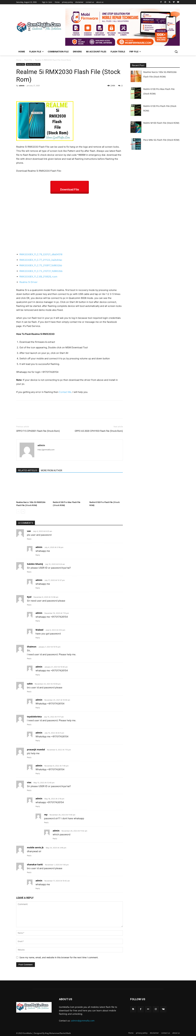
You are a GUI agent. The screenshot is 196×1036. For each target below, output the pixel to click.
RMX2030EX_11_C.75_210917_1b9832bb (40, 265)
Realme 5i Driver (28, 282)
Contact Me (65, 392)
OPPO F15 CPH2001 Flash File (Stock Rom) (38, 431)
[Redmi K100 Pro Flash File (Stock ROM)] (106, 488)
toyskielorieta (34, 716)
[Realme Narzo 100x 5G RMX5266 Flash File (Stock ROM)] (33, 488)
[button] (176, 51)
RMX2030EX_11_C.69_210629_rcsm (38, 276)
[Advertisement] (69, 223)
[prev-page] (18, 511)
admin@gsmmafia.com (82, 1020)
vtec (29, 782)
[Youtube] (178, 2)
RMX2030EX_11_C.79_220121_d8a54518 (40, 254)
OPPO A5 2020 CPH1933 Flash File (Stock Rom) (99, 431)
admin (21, 85)
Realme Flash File (33, 64)
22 (122, 85)
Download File (69, 189)
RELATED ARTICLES (27, 470)
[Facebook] (161, 2)
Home (18, 60)
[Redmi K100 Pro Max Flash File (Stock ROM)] (69, 488)
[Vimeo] (173, 2)
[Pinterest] (33, 92)
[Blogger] (133, 1009)
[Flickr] (148, 1009)
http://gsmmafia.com (46, 450)
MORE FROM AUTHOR (51, 470)
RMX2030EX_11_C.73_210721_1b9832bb (40, 271)
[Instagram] (165, 2)
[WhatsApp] (40, 92)
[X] (169, 2)
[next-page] (23, 511)
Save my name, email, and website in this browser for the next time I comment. (58, 957)
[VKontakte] (163, 1009)
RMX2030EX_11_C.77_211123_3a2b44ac (40, 259)
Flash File (28, 60)
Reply (29, 539)
